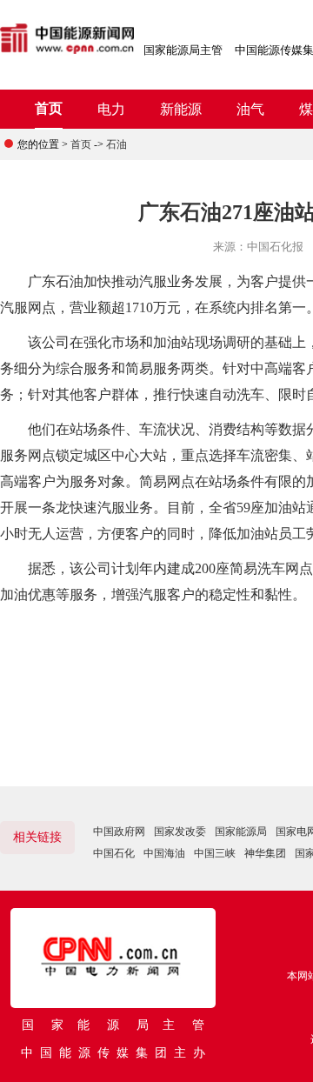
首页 (49, 108)
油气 (250, 109)
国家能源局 (241, 831)
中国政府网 (119, 831)
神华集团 (265, 853)
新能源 (181, 109)
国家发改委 (180, 831)
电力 (111, 109)
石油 (116, 144)
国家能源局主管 (183, 50)
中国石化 (114, 853)
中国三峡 (215, 853)
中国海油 (164, 853)
